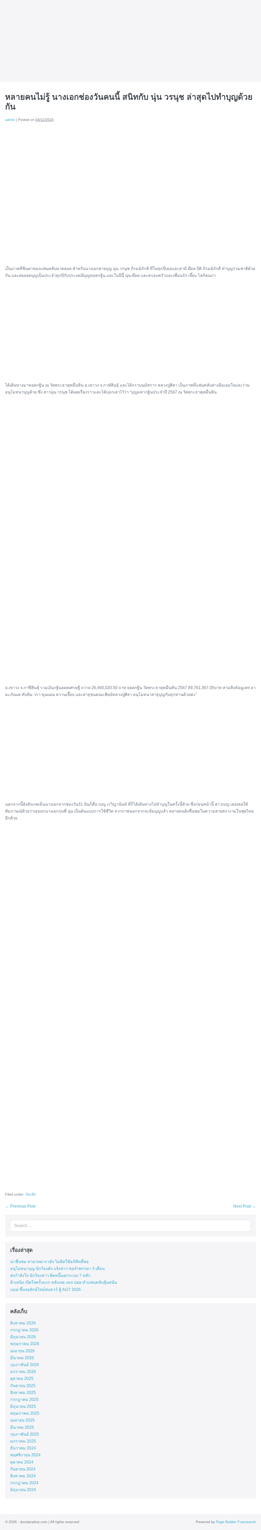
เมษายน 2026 (22, 1351)
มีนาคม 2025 (22, 1427)
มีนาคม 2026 (22, 1358)
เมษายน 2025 (22, 1420)
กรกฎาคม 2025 (24, 1399)
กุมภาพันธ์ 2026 (24, 1365)
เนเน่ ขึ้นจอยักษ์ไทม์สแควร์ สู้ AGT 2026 (45, 1289)
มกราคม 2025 (23, 1441)
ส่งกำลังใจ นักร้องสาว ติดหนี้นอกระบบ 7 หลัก (50, 1275)
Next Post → (244, 1206)
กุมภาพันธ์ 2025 (24, 1434)
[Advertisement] (130, 334)
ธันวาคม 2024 (23, 1448)
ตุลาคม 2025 (21, 1378)
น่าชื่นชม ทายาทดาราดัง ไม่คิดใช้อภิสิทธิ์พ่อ (49, 1261)
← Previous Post (20, 1206)
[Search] (245, 1225)
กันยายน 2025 (22, 1385)
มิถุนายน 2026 (23, 1337)
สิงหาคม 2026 (23, 1323)
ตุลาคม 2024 (21, 1462)
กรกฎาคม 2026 (24, 1330)
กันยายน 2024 (22, 1469)
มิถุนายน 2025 (23, 1406)
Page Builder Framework (236, 1522)
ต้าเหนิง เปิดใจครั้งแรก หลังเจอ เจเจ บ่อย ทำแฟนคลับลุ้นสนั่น (63, 1282)
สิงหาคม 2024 (23, 1476)
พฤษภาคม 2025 (24, 1413)
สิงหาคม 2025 (23, 1392)
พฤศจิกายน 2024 (25, 1455)
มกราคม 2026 (23, 1371)
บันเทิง (30, 1194)
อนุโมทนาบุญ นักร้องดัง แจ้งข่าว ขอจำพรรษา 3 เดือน (57, 1268)
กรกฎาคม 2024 (24, 1483)
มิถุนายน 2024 (23, 1490)
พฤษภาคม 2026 (24, 1344)
